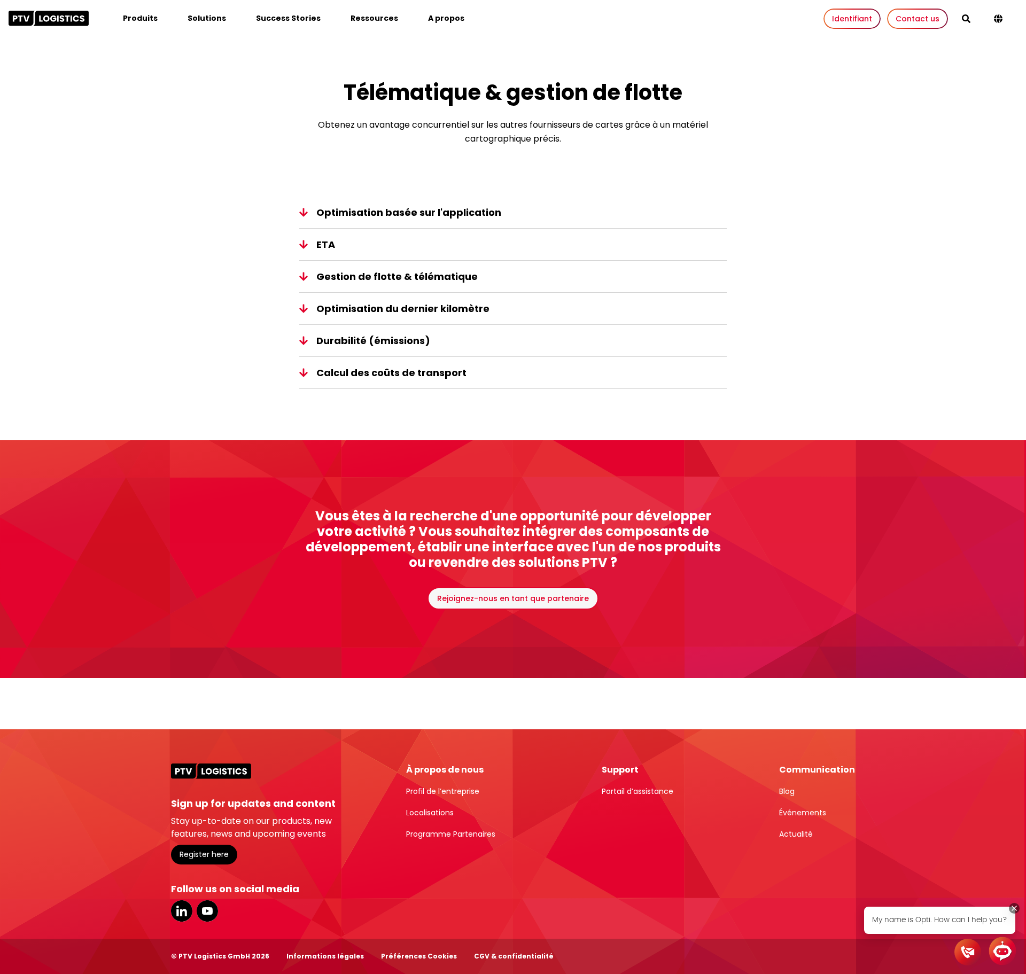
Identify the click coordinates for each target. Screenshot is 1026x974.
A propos (446, 18)
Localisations (430, 812)
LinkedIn (181, 911)
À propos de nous (445, 769)
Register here (204, 854)
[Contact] (967, 952)
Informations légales (325, 956)
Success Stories (288, 18)
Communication (817, 769)
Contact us (917, 18)
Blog (787, 791)
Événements (802, 812)
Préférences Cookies (419, 956)
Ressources (374, 18)
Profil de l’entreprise (442, 791)
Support (620, 769)
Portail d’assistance (637, 791)
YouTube (207, 911)
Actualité (796, 834)
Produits (140, 18)
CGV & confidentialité (514, 956)
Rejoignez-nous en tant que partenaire (513, 598)
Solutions (207, 18)
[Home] (49, 18)
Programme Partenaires (450, 834)
